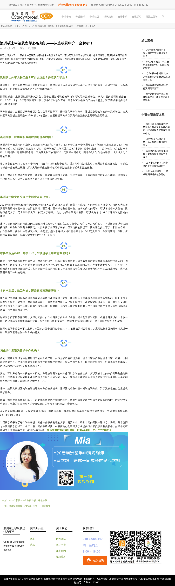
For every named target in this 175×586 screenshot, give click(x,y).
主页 (16, 26)
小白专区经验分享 (38, 26)
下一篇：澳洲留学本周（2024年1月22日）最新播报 (25, 506)
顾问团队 (61, 538)
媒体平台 (61, 544)
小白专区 (24, 26)
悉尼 (32, 544)
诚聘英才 (61, 556)
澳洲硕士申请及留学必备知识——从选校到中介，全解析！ (46, 42)
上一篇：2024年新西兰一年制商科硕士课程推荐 (23, 500)
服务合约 (61, 550)
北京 (32, 538)
